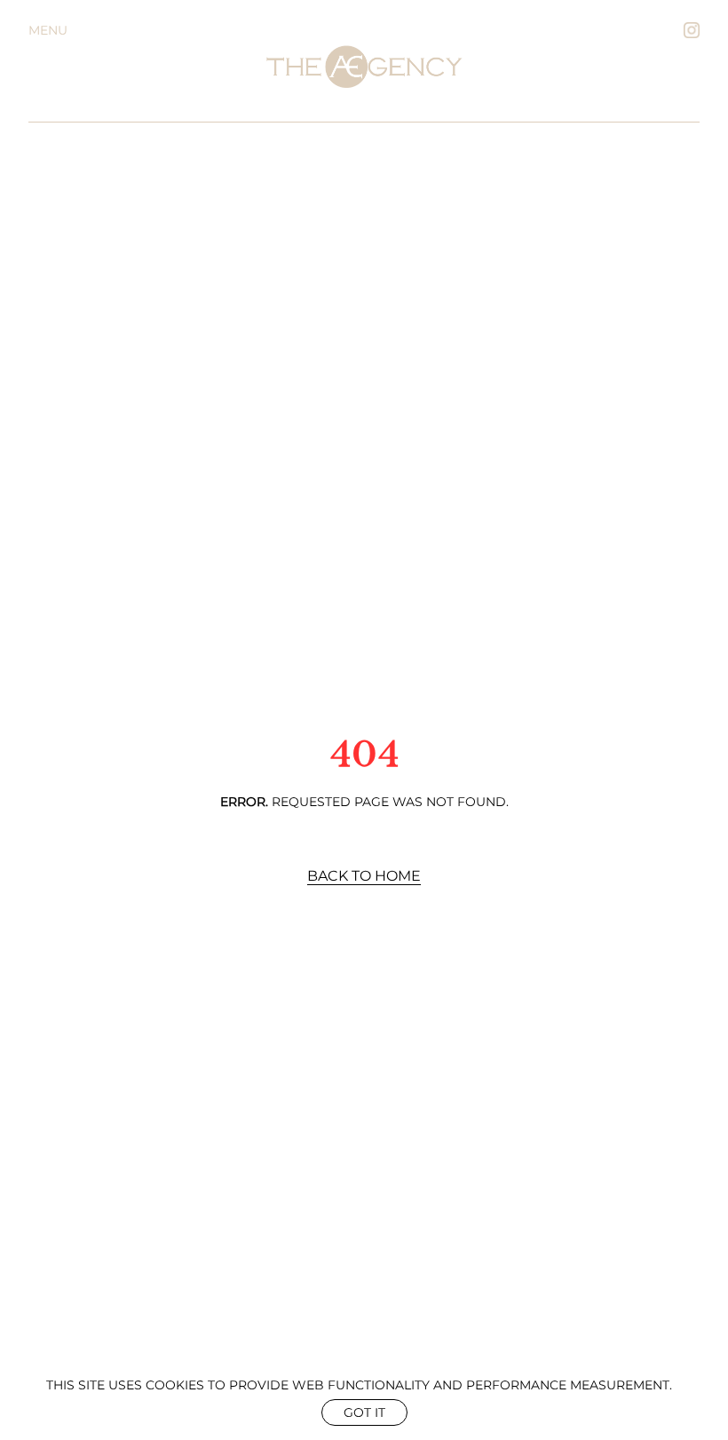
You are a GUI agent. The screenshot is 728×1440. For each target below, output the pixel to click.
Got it (364, 1412)
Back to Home (364, 875)
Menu (47, 30)
